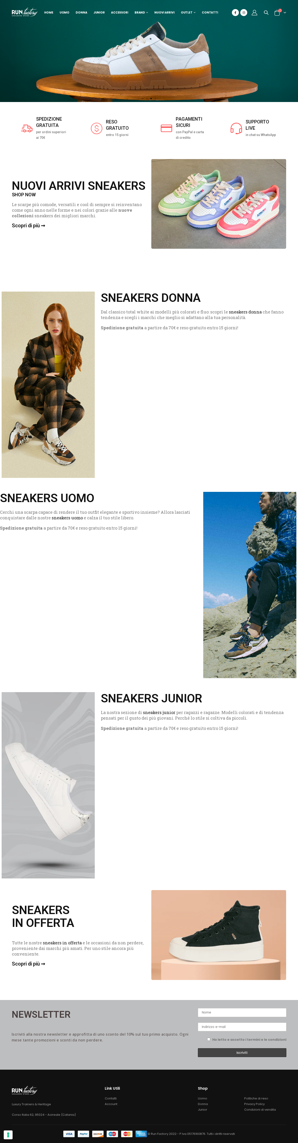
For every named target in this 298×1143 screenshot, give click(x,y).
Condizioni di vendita (260, 1109)
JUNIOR (99, 12)
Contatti (111, 1098)
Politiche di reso (256, 1098)
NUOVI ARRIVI (164, 12)
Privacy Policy (254, 1104)
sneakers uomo (67, 517)
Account (111, 1104)
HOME (48, 12)
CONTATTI (210, 12)
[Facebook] (235, 12)
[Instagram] (243, 12)
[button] (142, 98)
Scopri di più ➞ (28, 225)
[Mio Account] (254, 12)
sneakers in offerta (62, 943)
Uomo (202, 1098)
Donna (203, 1104)
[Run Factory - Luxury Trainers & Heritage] (25, 12)
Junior (202, 1109)
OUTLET (187, 12)
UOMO (65, 12)
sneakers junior (159, 712)
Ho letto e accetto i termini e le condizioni (249, 1039)
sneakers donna (245, 312)
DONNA (81, 12)
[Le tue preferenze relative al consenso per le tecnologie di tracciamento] (8, 1134)
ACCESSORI (119, 12)
